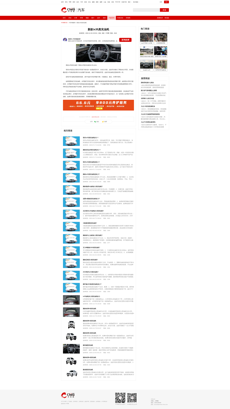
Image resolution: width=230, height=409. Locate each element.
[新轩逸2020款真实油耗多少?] (71, 284)
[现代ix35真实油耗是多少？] (71, 161)
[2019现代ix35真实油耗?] (71, 271)
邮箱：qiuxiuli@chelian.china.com (159, 404)
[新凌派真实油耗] (71, 369)
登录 (166, 2)
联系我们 (75, 401)
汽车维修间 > (72, 22)
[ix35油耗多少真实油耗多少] (71, 296)
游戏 (85, 2)
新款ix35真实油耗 (82, 22)
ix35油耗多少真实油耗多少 (91, 296)
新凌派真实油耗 (88, 369)
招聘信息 (81, 401)
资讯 (66, 2)
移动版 (167, 18)
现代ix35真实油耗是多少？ (91, 162)
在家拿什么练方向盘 (147, 98)
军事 (70, 2)
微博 (105, 121)
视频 (87, 18)
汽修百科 (111, 18)
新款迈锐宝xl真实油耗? (90, 259)
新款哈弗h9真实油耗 (89, 308)
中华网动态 (104, 401)
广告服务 (70, 401)
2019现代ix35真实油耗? (90, 272)
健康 (101, 2)
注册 (161, 2)
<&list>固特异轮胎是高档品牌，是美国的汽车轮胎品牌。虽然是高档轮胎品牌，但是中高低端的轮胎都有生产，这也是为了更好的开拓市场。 (153, 86)
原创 (69, 18)
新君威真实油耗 (88, 345)
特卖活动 (120, 18)
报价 (104, 18)
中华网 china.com (68, 10)
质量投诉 (160, 18)
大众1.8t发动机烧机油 (148, 106)
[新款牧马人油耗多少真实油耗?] (71, 235)
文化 (89, 2)
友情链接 (98, 401)
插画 (97, 2)
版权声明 (87, 401)
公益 (105, 2)
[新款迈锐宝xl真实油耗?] (71, 259)
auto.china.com (95, 117)
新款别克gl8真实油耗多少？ (92, 150)
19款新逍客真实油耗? (90, 223)
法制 (112, 2)
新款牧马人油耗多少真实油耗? (93, 235)
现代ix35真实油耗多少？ (91, 137)
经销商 (128, 18)
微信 (97, 121)
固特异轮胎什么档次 (147, 82)
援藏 (93, 2)
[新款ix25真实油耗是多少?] (71, 174)
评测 (81, 18)
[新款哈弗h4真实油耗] (71, 320)
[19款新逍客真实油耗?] (71, 222)
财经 (74, 2)
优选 (108, 2)
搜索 (164, 10)
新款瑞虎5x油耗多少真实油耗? (93, 186)
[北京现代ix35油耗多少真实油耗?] (71, 210)
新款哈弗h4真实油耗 (89, 321)
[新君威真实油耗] (71, 345)
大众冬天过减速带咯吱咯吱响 (150, 114)
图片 (92, 18)
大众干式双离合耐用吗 (148, 122)
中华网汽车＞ (65, 22)
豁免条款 (92, 401)
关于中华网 (63, 401)
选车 (98, 18)
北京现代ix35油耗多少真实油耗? (93, 211)
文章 (75, 18)
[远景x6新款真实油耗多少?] (71, 198)
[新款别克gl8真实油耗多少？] (71, 149)
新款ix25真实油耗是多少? (91, 174)
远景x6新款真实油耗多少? (91, 198)
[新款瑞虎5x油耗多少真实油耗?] (71, 186)
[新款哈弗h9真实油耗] (71, 308)
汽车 (81, 2)
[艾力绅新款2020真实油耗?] (71, 247)
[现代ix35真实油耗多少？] (71, 137)
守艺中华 (117, 2)
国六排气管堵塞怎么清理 (149, 90)
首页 (62, 2)
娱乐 (78, 2)
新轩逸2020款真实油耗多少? (92, 284)
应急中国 (124, 2)
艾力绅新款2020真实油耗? (91, 247)
